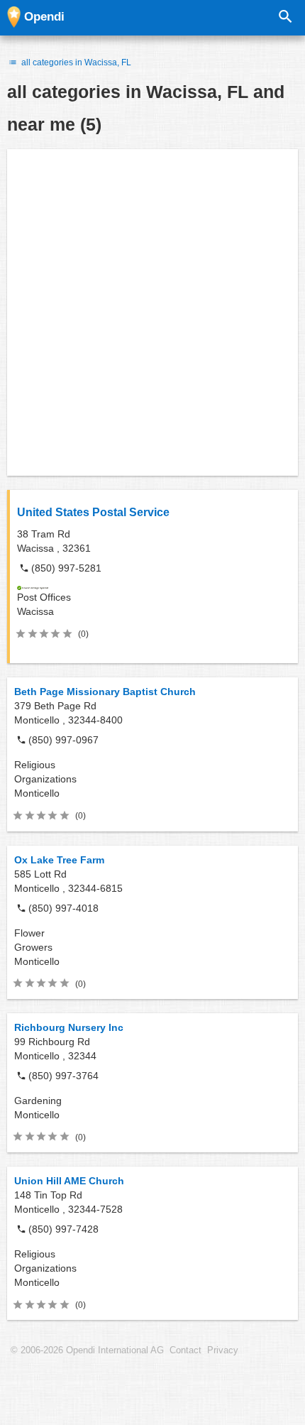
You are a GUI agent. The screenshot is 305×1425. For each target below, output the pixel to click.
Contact (185, 1350)
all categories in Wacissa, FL (75, 62)
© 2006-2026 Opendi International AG (87, 1350)
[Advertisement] (152, 312)
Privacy (222, 1350)
